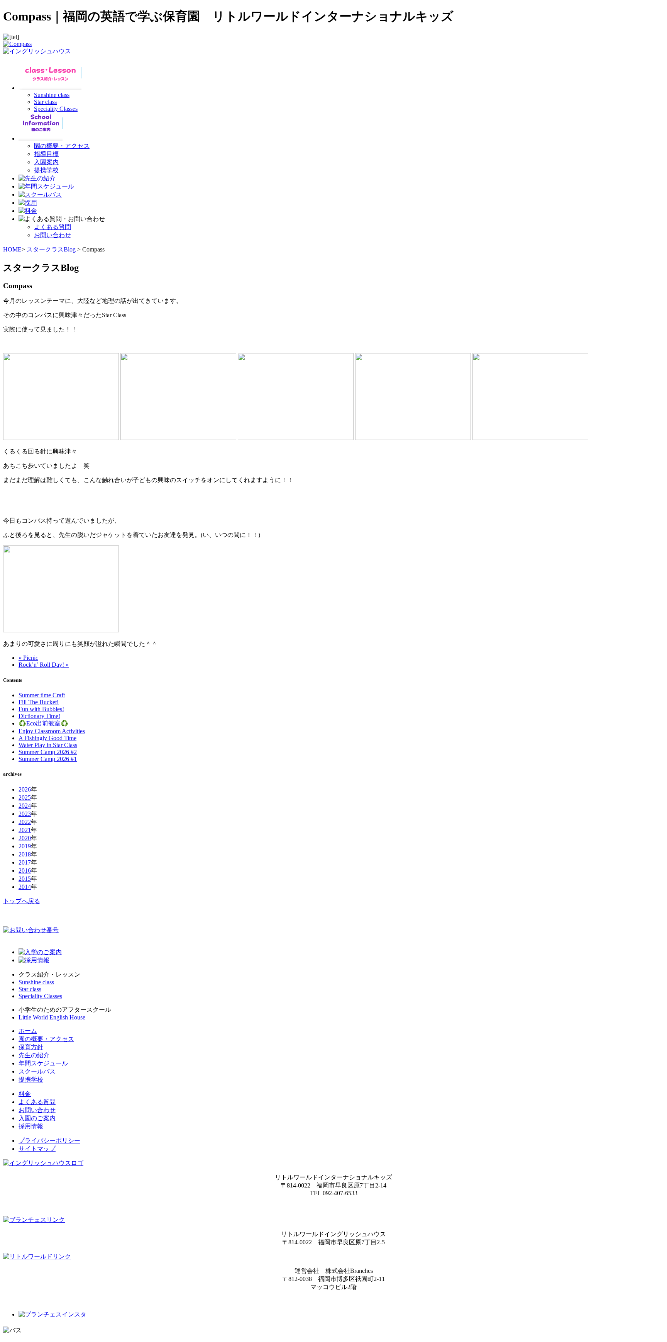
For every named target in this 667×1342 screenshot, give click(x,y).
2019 (25, 846)
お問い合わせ (52, 235)
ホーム (28, 1031)
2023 (25, 813)
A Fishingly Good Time (47, 738)
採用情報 (31, 1126)
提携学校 (46, 170)
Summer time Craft (42, 695)
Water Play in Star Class (48, 745)
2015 (25, 878)
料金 (25, 1094)
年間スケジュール (43, 1063)
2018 (25, 854)
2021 (25, 830)
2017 (25, 862)
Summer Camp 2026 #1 (48, 759)
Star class (45, 102)
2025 (25, 797)
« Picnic (28, 657)
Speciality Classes (56, 108)
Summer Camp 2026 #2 (48, 752)
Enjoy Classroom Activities (52, 731)
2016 (25, 870)
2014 (25, 886)
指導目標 (46, 154)
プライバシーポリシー (49, 1140)
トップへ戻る (21, 901)
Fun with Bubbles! (41, 709)
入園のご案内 (37, 1118)
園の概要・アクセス (62, 146)
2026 (25, 789)
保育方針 (31, 1047)
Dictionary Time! (39, 716)
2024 (25, 805)
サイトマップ (37, 1148)
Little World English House (52, 1017)
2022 (25, 822)
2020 (25, 838)
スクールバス (37, 1071)
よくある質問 (52, 227)
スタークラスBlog (51, 249)
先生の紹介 (34, 1055)
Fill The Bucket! (39, 702)
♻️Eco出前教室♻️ (43, 723)
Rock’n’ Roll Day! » (44, 664)
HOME (12, 249)
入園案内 (46, 162)
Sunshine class (51, 95)
